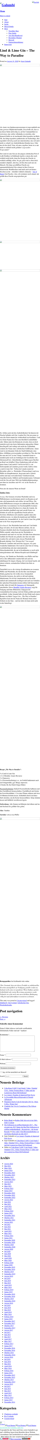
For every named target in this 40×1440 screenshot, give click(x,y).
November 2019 (9, 1269)
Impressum (8, 44)
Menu (2, 11)
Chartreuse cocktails (11, 1414)
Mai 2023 (7, 1184)
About (6, 22)
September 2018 (9, 1301)
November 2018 (9, 1296)
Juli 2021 (7, 1224)
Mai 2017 (7, 1337)
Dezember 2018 (9, 1294)
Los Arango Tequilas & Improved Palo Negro (19, 1095)
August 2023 (8, 1182)
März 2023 (8, 1186)
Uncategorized (22, 1000)
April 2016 (8, 1366)
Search (2, 1076)
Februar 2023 (8, 1188)
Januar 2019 (8, 1292)
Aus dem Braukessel (15, 35)
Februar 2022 (8, 1211)
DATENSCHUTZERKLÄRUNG (11, 1428)
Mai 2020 (7, 1256)
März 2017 (8, 1341)
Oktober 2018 (9, 1298)
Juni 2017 (7, 1334)
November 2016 (9, 1350)
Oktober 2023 (9, 1177)
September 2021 (9, 1220)
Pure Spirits (12, 33)
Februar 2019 (8, 1289)
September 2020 (9, 1247)
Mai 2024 (7, 1166)
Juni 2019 (7, 1280)
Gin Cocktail (12, 1003)
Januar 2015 (8, 1400)
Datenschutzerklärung (16, 42)
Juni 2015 (7, 1388)
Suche (6, 24)
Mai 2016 (7, 1364)
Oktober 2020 (9, 1244)
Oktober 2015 (9, 1379)
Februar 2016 (8, 1370)
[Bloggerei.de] (4, 1439)
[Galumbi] (7, 4)
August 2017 (8, 1330)
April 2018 (8, 1312)
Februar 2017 (8, 1343)
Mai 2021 (7, 1229)
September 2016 (9, 1355)
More (6, 29)
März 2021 (8, 1233)
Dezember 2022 (9, 1193)
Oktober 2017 (9, 1325)
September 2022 (9, 1197)
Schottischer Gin (23, 1003)
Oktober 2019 (9, 1271)
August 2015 (8, 1384)
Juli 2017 (7, 1332)
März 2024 (8, 1168)
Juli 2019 (7, 1278)
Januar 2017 (8, 1346)
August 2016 (8, 1357)
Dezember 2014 (9, 1402)
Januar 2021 (8, 1238)
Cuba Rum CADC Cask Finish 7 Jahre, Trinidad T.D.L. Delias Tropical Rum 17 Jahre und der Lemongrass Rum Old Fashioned (20, 1090)
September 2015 (9, 1382)
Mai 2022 (7, 1204)
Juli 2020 (7, 1251)
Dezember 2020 (9, 1240)
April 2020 (8, 1258)
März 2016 (8, 1368)
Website (2, 1063)
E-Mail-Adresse (6, 1059)
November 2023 (9, 1175)
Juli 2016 (7, 1359)
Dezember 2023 (9, 1173)
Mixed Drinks (9, 26)
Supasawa (20, 585)
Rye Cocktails (9, 1416)
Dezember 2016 (9, 1348)
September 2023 (9, 1179)
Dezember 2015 (9, 1375)
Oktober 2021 (9, 1217)
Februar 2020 (8, 1262)
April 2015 (8, 1393)
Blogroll (11, 40)
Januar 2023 (8, 1191)
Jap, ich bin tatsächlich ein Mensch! (14, 1072)
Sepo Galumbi (26, 61)
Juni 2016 (7, 1361)
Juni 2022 (7, 1202)
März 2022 (8, 1208)
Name (2, 1055)
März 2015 (8, 1395)
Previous (4, 1017)
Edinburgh (3, 1003)
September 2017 (9, 1328)
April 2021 (8, 1231)
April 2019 (8, 1285)
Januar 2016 (8, 1373)
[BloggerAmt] (15, 1439)
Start (5, 20)
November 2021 (9, 1215)
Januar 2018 (8, 1319)
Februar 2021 (8, 1235)
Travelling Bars (14, 31)
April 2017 (8, 1339)
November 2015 (9, 1377)
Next (2, 1019)
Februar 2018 (8, 1316)
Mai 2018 (7, 1310)
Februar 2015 (8, 1397)
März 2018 (8, 1314)
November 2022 (9, 1195)
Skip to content (5, 16)
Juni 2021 (7, 1226)
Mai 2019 (7, 1283)
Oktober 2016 (9, 1352)
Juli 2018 (7, 1305)
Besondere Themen (15, 38)
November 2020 (9, 1242)
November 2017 (9, 1323)
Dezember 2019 (9, 1267)
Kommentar (4, 1034)
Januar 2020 (8, 1265)
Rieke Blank (8, 1120)
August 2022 (8, 1200)
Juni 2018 (7, 1307)
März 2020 (8, 1260)
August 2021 (8, 1222)
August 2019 (8, 1276)
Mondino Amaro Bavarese (22, 587)
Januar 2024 (8, 1170)
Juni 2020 (7, 1253)
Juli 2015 (7, 1386)
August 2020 (8, 1249)
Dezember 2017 (9, 1321)
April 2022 (8, 1206)
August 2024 (8, 1164)
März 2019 (8, 1287)
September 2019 (9, 1274)
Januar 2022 (8, 1213)
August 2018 (8, 1303)
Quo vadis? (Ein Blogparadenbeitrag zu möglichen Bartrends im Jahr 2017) (21, 1132)
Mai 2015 (7, 1391)
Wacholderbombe (6, 1005)
